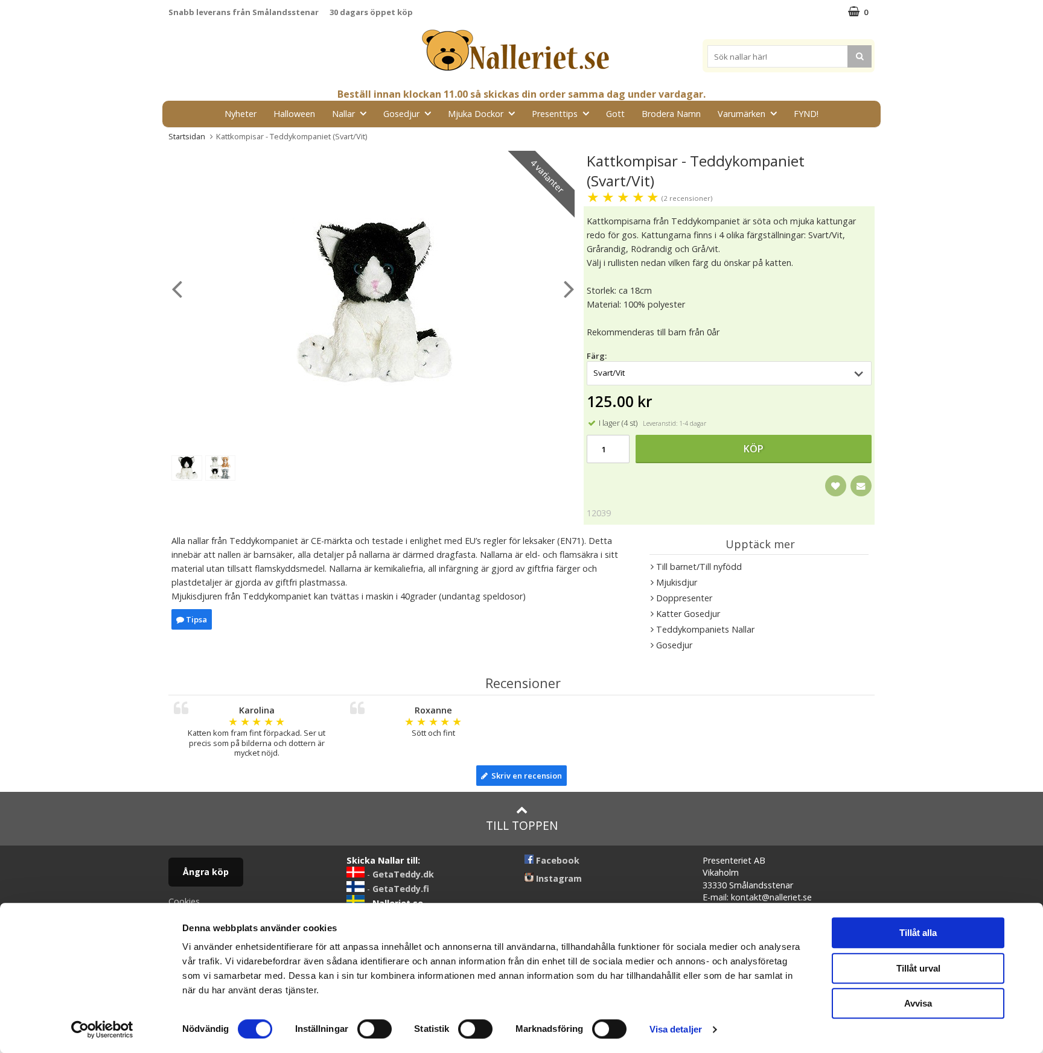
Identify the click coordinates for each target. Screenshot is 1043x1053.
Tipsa (195, 619)
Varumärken (741, 113)
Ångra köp (206, 872)
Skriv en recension (525, 775)
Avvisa (918, 1003)
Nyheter (241, 113)
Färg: (597, 355)
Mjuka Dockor (475, 113)
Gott (615, 113)
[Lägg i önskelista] (835, 485)
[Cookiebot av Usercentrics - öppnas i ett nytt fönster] (102, 1029)
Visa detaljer (675, 1029)
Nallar (343, 113)
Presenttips (555, 113)
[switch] (374, 1029)
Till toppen (522, 825)
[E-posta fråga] (861, 485)
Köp (754, 448)
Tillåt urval (918, 968)
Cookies (184, 901)
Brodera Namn (671, 113)
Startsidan (186, 136)
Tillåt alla (918, 933)
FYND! (806, 113)
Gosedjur (401, 113)
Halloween (294, 113)
